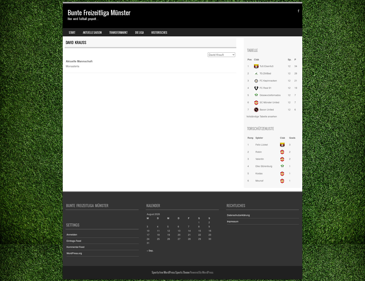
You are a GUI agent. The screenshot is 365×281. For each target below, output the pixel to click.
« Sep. (150, 250)
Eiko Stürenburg (264, 166)
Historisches (159, 32)
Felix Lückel (262, 144)
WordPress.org (74, 253)
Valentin (260, 158)
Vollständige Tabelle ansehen (261, 116)
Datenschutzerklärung (238, 215)
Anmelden (72, 234)
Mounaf (259, 180)
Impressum (232, 221)
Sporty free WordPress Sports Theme (171, 272)
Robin (259, 151)
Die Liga (139, 32)
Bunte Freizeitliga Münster (99, 12)
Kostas (259, 173)
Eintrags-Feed (74, 240)
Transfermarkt (118, 32)
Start (72, 32)
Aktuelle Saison (92, 32)
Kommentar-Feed (75, 246)
